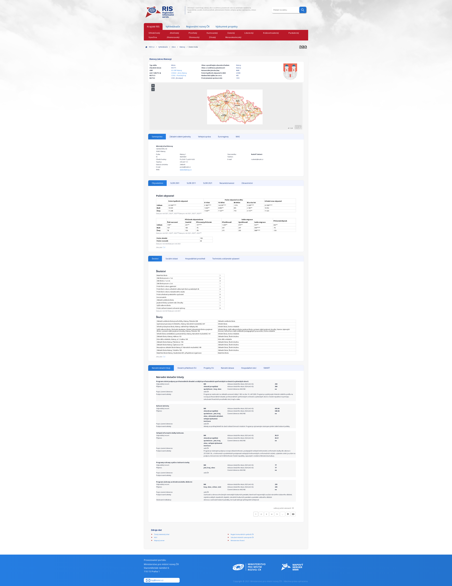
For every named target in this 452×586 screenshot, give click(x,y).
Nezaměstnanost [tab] (227, 183)
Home (146, 47)
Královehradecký (271, 33)
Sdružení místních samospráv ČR (242, 537)
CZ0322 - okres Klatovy (179, 73)
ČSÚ (164, 247)
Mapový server (159, 540)
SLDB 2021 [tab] (207, 183)
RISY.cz (151, 47)
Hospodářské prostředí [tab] (195, 258)
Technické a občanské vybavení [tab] (225, 258)
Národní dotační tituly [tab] (161, 368)
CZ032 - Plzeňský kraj (178, 75)
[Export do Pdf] (300, 47)
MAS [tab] (238, 136)
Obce (174, 47)
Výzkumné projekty (227, 26)
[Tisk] (303, 47)
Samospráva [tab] (157, 136)
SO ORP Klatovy (176, 70)
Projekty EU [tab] (209, 368)
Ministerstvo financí (237, 540)
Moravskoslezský (233, 37)
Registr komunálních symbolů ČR (242, 534)
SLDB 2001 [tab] (175, 183)
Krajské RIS (153, 26)
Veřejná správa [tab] (204, 136)
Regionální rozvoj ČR (197, 26)
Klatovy (182, 47)
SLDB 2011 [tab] (191, 183)
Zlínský (212, 37)
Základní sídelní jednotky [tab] (180, 136)
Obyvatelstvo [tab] (157, 183)
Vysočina (153, 37)
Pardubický (294, 33)
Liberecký (249, 33)
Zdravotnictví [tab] (247, 183)
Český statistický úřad (161, 534)
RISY (155, 537)
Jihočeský (174, 33)
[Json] (306, 47)
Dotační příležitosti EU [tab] (187, 368)
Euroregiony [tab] (223, 136)
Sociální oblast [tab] (172, 258)
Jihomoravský (173, 37)
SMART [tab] (267, 368)
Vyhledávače (173, 26)
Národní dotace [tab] (227, 368)
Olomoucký (194, 37)
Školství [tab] (155, 258)
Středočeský (154, 33)
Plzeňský (193, 33)
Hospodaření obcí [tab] (248, 368)
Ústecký (231, 33)
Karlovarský (212, 33)
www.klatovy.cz (186, 170)
